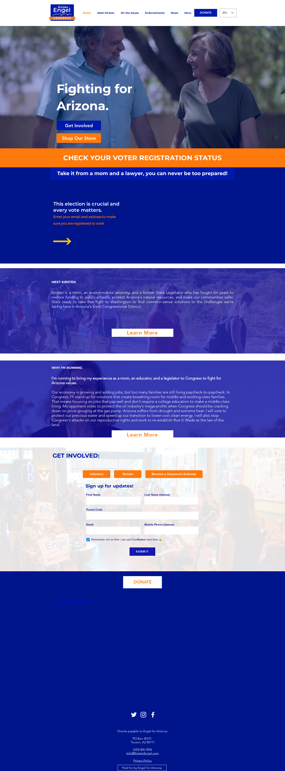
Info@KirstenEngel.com (142, 753)
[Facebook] (153, 714)
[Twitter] (134, 714)
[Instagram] (143, 714)
